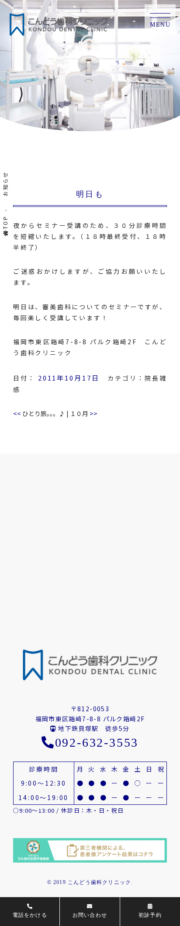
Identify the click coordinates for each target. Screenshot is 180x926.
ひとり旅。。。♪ (39, 413)
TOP (5, 222)
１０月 (83, 413)
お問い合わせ (90, 915)
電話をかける (30, 915)
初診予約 (150, 915)
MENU (160, 24)
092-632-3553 (96, 742)
